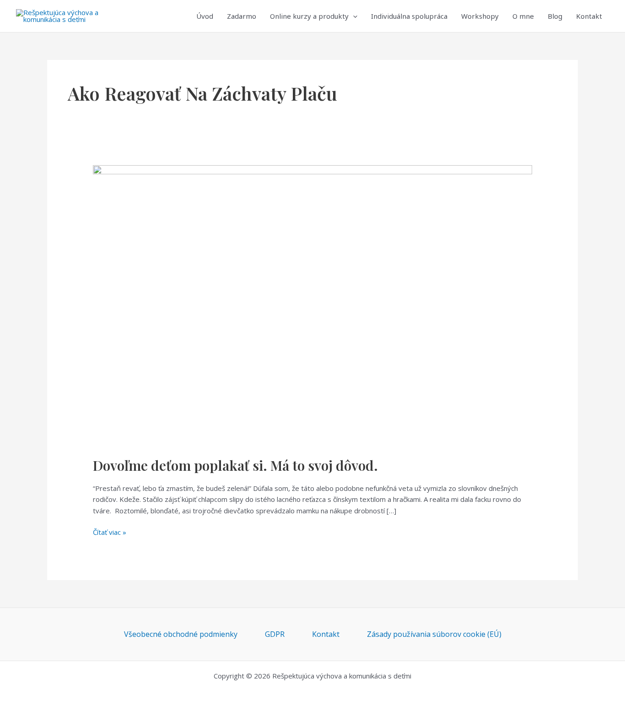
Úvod (204, 16)
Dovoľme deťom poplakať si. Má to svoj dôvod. (235, 465)
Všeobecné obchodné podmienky (180, 634)
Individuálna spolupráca (409, 16)
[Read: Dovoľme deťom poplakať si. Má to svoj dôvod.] (312, 304)
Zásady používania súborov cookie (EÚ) (434, 634)
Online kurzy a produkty (309, 16)
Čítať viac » (109, 532)
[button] (353, 16)
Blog (555, 16)
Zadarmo (241, 16)
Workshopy (480, 16)
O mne (523, 16)
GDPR (275, 634)
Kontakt (589, 16)
